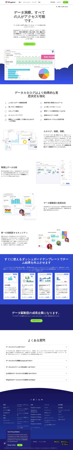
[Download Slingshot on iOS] (57, 442)
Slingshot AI (6, 412)
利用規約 (35, 441)
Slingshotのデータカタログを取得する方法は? (20, 380)
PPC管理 (7, 285)
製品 (20, 2)
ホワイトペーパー (49, 418)
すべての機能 (6, 410)
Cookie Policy (24, 439)
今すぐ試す (65, 2)
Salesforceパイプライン (44, 286)
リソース (34, 2)
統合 (4, 415)
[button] (57, 7)
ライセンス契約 (42, 441)
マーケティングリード (27, 286)
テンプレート (47, 410)
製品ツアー (6, 407)
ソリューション (26, 2)
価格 (4, 418)
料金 (39, 2)
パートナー (61, 417)
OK (19, 445)
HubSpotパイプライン (61, 286)
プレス (60, 414)
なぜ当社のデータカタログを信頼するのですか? (21, 373)
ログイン (59, 2)
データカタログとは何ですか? (15, 347)
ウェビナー (47, 415)
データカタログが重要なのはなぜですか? (19, 361)
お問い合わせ (61, 419)
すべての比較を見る (35, 428)
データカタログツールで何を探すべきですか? (20, 367)
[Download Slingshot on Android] (65, 444)
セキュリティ (6, 420)
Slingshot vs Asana (35, 407)
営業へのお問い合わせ (63, 6)
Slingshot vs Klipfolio (36, 423)
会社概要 (60, 407)
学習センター (47, 412)
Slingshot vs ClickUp (36, 414)
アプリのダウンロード (9, 423)
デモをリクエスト (30, 44)
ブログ (46, 407)
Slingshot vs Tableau (36, 417)
